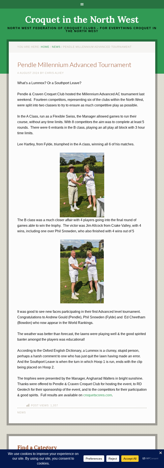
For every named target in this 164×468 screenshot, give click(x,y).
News (21, 412)
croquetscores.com (97, 395)
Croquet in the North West (82, 19)
